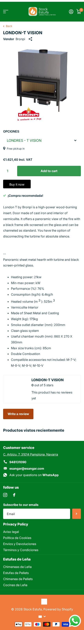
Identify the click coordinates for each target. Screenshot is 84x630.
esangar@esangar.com (26, 468)
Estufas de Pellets (16, 573)
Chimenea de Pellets (18, 579)
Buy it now (16, 184)
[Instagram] (5, 495)
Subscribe (76, 514)
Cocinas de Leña (15, 585)
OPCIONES (11, 131)
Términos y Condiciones (20, 550)
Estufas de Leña (17, 559)
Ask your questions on (34, 475)
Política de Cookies (17, 538)
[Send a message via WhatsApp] (75, 621)
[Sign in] (71, 11)
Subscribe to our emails (20, 505)
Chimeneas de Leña (17, 567)
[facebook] (14, 495)
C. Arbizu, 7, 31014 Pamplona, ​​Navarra (30, 454)
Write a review (18, 414)
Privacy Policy (15, 524)
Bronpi (20, 39)
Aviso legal (11, 532)
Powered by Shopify (58, 609)
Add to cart (49, 171)
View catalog (5, 12)
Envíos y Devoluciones (19, 544)
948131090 (17, 462)
